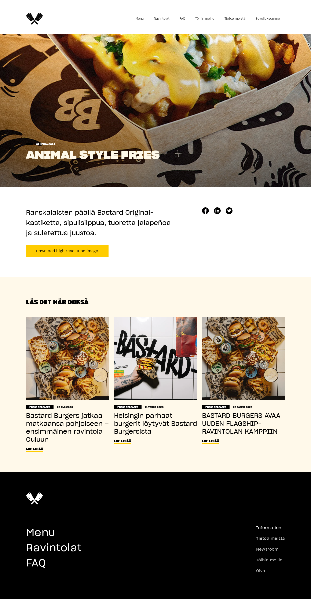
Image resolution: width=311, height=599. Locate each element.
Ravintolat (161, 18)
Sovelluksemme (268, 18)
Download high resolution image (67, 251)
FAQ (182, 18)
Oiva (260, 570)
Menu (140, 18)
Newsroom (267, 549)
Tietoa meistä (234, 18)
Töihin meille (204, 18)
